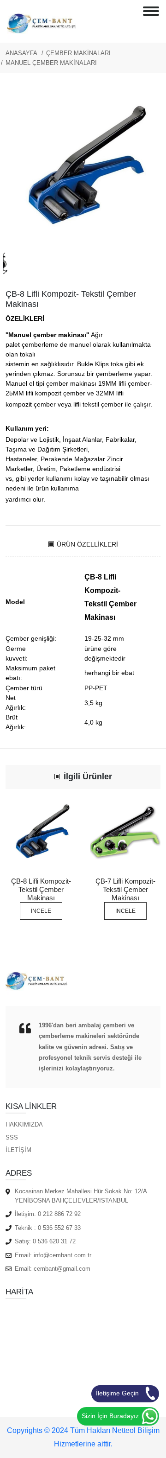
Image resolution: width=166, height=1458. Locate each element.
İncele (41, 911)
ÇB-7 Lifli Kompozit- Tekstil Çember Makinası (125, 889)
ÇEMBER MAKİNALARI (78, 53)
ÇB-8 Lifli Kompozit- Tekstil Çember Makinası (41, 889)
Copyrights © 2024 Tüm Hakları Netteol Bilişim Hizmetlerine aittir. (83, 1437)
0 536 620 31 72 (54, 1241)
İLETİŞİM (18, 1149)
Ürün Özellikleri (87, 544)
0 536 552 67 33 (59, 1227)
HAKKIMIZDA (24, 1124)
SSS (12, 1137)
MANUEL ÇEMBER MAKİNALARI (51, 62)
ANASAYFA (21, 53)
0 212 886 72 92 (59, 1213)
